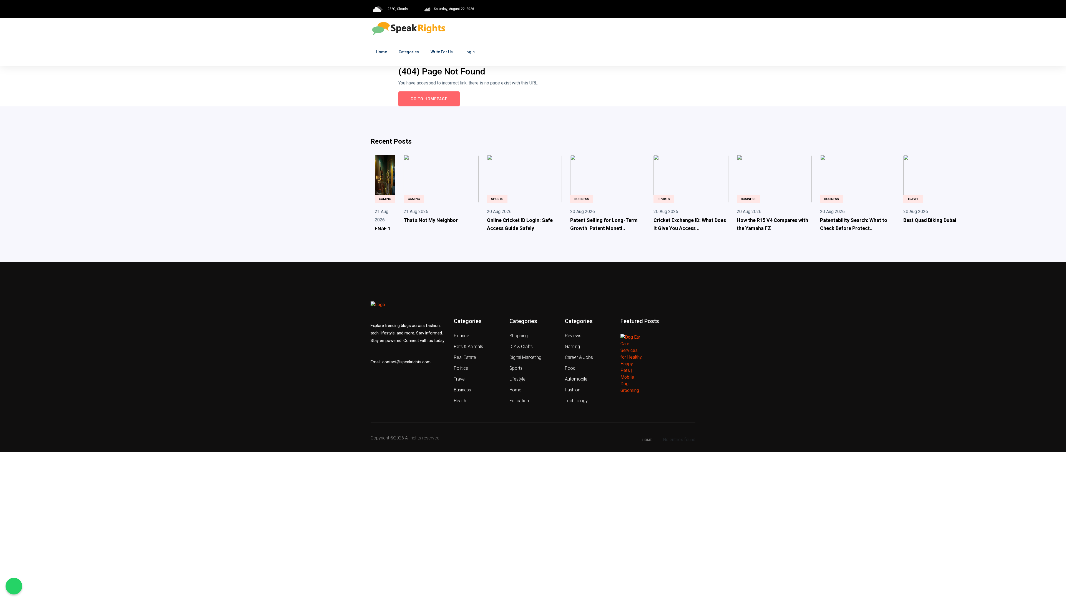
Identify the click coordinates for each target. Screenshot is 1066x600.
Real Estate (465, 357)
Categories (409, 52)
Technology (576, 400)
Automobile (576, 379)
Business (581, 199)
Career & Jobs (579, 357)
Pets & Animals (468, 346)
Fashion (572, 389)
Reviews (573, 335)
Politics (461, 368)
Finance (461, 335)
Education (519, 400)
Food (570, 368)
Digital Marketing (525, 357)
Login (469, 52)
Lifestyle (517, 379)
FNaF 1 (383, 228)
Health (460, 400)
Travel (913, 199)
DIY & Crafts (521, 346)
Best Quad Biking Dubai (929, 220)
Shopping (518, 335)
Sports (497, 199)
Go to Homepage (429, 99)
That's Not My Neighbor (431, 220)
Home (381, 52)
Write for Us (442, 52)
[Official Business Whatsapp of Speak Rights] (14, 586)
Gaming (385, 199)
